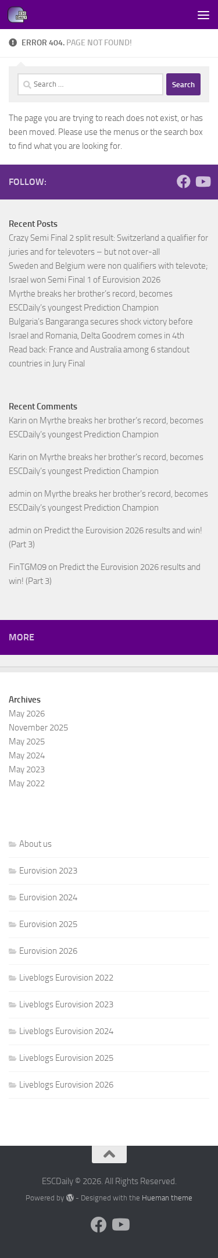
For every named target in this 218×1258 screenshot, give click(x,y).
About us (35, 844)
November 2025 (38, 727)
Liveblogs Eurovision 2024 (66, 1031)
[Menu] (203, 14)
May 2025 (27, 741)
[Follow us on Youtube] (202, 181)
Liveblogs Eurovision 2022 (66, 977)
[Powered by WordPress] (69, 1198)
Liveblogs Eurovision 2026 (66, 1084)
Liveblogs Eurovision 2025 (66, 1058)
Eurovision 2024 (48, 897)
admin (20, 494)
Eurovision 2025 (48, 924)
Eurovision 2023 (48, 870)
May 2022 (27, 783)
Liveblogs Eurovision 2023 (66, 1004)
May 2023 (27, 769)
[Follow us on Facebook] (184, 181)
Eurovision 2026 (48, 951)
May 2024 (27, 755)
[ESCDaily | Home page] (21, 14)
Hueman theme (167, 1197)
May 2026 (27, 713)
